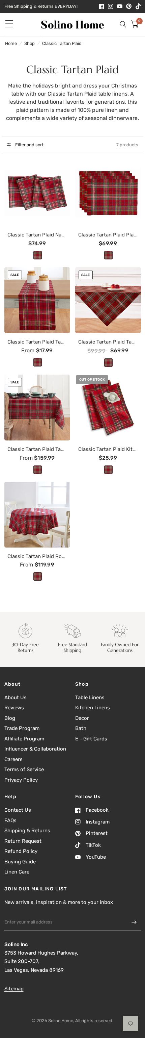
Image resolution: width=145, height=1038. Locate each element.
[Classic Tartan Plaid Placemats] (108, 193)
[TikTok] (138, 6)
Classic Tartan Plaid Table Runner (37, 342)
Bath (80, 728)
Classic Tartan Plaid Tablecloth (37, 449)
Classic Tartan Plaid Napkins (37, 235)
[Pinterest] (129, 6)
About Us (15, 697)
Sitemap (14, 989)
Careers (13, 759)
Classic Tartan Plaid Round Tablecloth (37, 556)
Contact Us (17, 810)
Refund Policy (20, 851)
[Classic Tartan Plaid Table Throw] (108, 300)
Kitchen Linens (92, 708)
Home (11, 43)
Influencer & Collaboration (35, 749)
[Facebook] (101, 6)
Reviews (14, 708)
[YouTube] (119, 6)
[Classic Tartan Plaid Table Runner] (37, 300)
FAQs (10, 820)
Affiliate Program (24, 739)
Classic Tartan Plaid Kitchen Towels (108, 449)
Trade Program (21, 728)
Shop (29, 43)
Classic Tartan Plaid (62, 43)
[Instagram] (110, 6)
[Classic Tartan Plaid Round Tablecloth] (37, 515)
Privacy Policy (21, 780)
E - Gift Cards (91, 739)
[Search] (122, 24)
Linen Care (16, 872)
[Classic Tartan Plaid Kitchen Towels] (108, 407)
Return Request (22, 841)
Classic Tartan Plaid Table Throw (108, 342)
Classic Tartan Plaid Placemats (108, 235)
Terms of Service (24, 769)
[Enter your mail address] (134, 922)
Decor (82, 718)
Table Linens (90, 697)
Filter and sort (29, 144)
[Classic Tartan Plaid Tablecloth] (37, 407)
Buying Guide (20, 862)
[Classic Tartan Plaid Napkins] (37, 193)
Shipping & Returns (27, 831)
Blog (9, 718)
